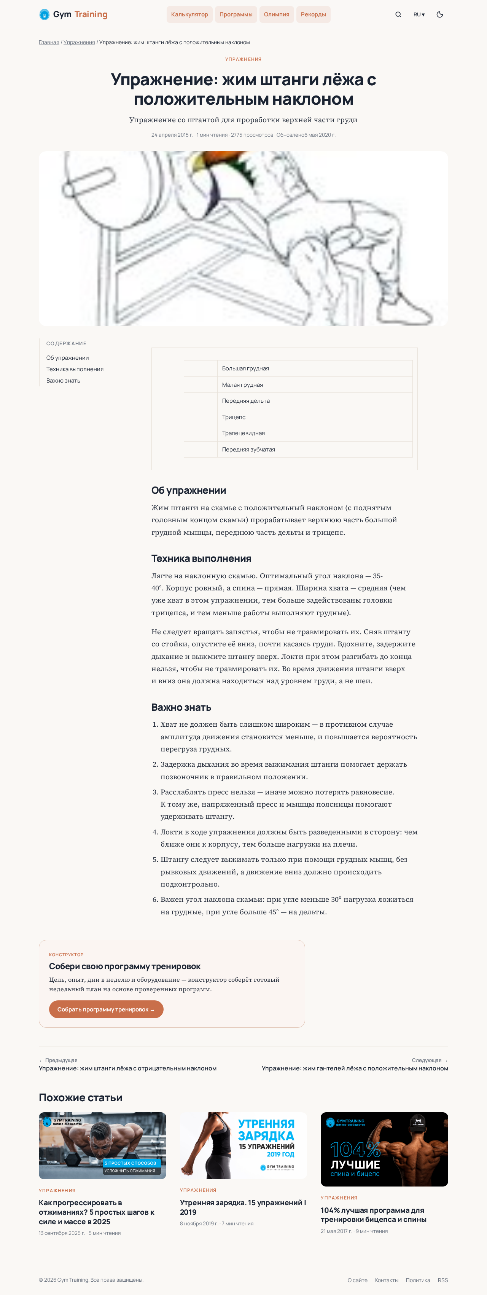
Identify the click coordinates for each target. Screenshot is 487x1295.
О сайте (358, 1280)
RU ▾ (419, 14)
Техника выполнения (74, 369)
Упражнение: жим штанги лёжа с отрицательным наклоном (127, 1064)
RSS (443, 1280)
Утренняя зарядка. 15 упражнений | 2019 (243, 1207)
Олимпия (277, 14)
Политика (418, 1280)
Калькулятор (189, 14)
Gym (80, 14)
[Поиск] (398, 14)
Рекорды (313, 14)
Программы (236, 14)
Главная (49, 42)
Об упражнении (67, 358)
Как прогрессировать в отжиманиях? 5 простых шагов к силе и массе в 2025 (96, 1212)
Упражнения (79, 42)
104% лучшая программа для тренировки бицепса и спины (373, 1215)
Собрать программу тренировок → (106, 1009)
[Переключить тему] (439, 14)
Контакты (386, 1280)
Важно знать (63, 380)
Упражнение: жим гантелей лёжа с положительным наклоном (355, 1064)
